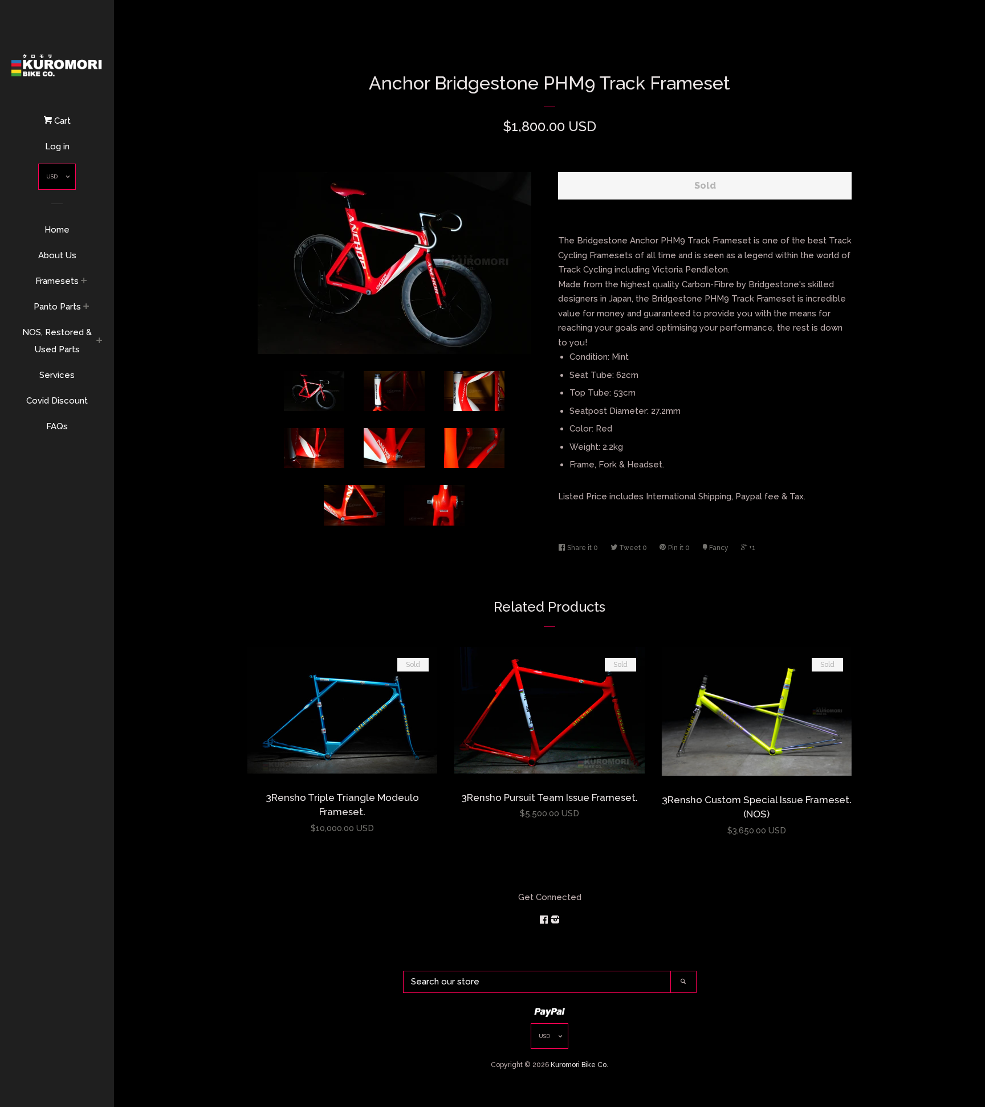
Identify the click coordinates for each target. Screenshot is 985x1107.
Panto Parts (57, 307)
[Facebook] (545, 920)
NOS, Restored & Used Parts (57, 341)
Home (57, 230)
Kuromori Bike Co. (579, 1065)
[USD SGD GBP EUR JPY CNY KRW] (57, 179)
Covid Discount (57, 401)
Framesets (57, 281)
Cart (61, 121)
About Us (57, 255)
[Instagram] (555, 920)
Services (57, 375)
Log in (57, 146)
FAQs (57, 426)
